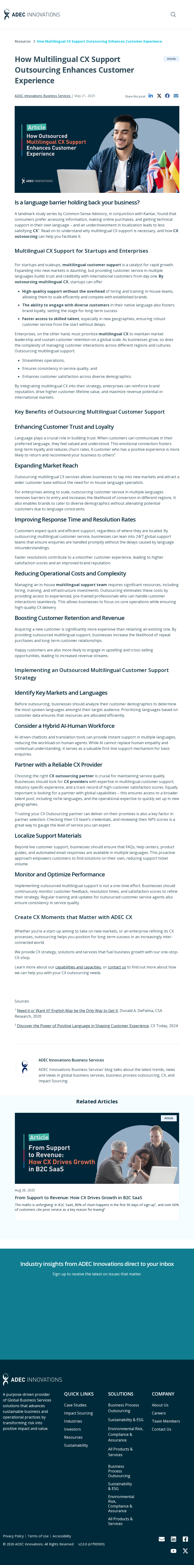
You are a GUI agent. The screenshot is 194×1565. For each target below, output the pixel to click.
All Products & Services (120, 1521)
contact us (117, 967)
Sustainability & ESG (120, 1486)
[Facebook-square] (185, 1539)
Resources (23, 41)
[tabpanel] (97, 1167)
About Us (160, 1405)
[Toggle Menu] (185, 14)
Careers (159, 1413)
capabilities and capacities (78, 967)
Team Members (166, 1421)
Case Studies (75, 1405)
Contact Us (161, 1429)
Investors (72, 1429)
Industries (73, 1421)
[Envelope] (162, 1539)
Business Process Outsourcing (119, 1471)
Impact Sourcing (78, 1413)
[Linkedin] (173, 1539)
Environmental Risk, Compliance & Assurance (121, 1503)
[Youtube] (173, 1551)
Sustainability (76, 1445)
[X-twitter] (185, 1551)
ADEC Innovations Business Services (43, 95)
